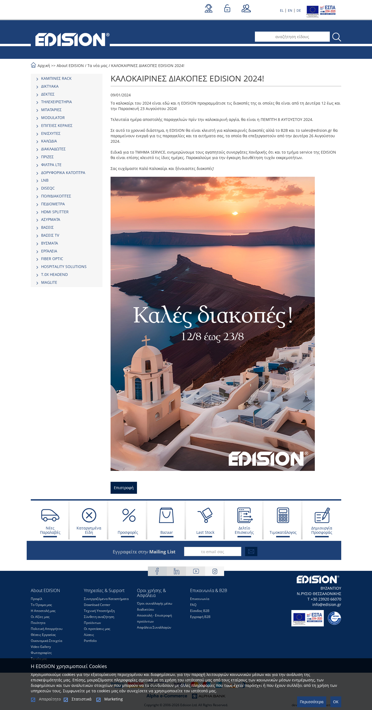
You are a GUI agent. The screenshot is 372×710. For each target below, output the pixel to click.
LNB (44, 180)
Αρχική (44, 65)
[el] (70, 39)
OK (336, 701)
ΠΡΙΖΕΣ (47, 156)
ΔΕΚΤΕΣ (47, 94)
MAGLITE (49, 282)
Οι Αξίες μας (40, 616)
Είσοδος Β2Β (199, 610)
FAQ (193, 604)
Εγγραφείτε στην (144, 552)
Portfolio (90, 640)
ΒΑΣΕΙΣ (47, 227)
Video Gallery (41, 646)
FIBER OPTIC (52, 258)
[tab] (66, 78)
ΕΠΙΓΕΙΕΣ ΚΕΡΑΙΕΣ (56, 125)
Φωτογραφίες (41, 652)
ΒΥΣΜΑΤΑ (49, 243)
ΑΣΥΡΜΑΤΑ (50, 219)
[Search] (336, 37)
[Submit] (251, 551)
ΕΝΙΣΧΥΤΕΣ (50, 133)
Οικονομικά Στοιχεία (46, 640)
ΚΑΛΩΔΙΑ (49, 141)
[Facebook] (157, 571)
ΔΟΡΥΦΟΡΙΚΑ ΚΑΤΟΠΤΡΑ (63, 172)
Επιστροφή (124, 487)
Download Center (97, 604)
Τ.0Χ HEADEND (54, 274)
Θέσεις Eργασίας (43, 634)
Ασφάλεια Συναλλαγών (154, 627)
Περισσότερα (312, 701)
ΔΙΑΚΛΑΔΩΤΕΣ (53, 148)
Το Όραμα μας (41, 604)
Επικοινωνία (199, 598)
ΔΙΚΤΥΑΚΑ (50, 86)
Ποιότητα (38, 622)
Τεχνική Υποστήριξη (99, 610)
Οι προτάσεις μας (97, 628)
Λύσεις (89, 634)
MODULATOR (53, 117)
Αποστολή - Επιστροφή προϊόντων (154, 618)
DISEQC (48, 188)
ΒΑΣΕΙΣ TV (50, 235)
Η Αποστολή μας (43, 610)
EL (281, 10)
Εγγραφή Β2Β (200, 616)
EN (290, 10)
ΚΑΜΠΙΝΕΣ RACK (56, 78)
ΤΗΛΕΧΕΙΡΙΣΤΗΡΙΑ (56, 101)
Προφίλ (36, 598)
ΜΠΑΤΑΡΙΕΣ (51, 109)
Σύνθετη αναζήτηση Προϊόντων (99, 619)
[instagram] (214, 571)
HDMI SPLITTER (55, 211)
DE (299, 10)
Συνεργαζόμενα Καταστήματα (106, 598)
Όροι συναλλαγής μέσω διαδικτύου (154, 606)
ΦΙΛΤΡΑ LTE (51, 164)
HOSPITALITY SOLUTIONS (64, 266)
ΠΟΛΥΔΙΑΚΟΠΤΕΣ (56, 196)
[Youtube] (195, 571)
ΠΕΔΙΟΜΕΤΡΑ (53, 203)
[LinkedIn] (176, 571)
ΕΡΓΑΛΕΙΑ (49, 251)
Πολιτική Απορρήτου (46, 628)
